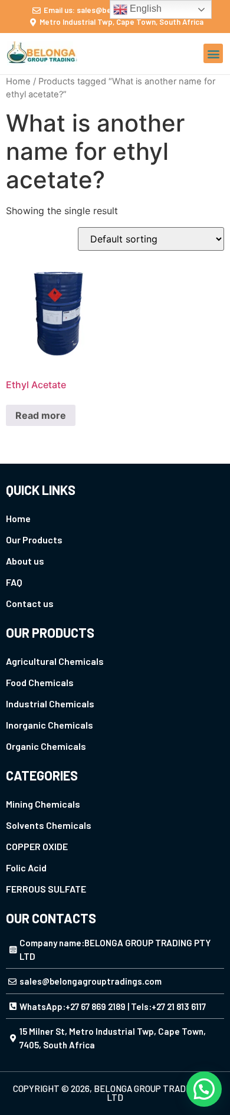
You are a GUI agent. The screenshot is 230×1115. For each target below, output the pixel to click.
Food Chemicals (40, 682)
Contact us (30, 603)
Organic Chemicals (46, 746)
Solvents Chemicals (48, 825)
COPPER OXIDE (37, 846)
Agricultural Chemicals (55, 661)
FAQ (14, 582)
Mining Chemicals (43, 803)
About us (25, 560)
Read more (40, 415)
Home (18, 81)
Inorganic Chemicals (49, 724)
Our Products (34, 539)
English (144, 9)
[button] (213, 53)
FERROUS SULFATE (46, 888)
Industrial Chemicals (50, 703)
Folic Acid (26, 867)
